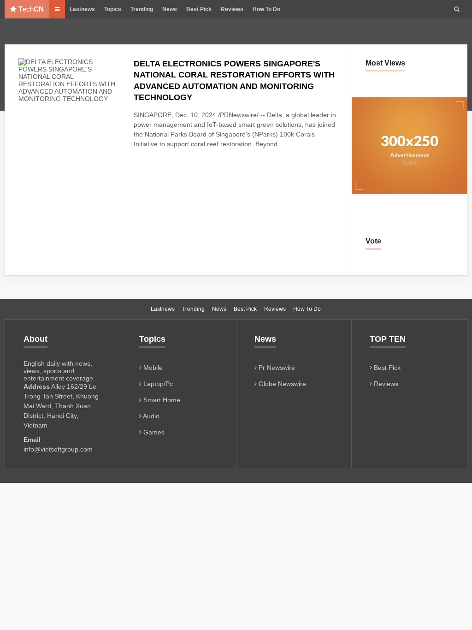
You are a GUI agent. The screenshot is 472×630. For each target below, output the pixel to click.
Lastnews (82, 9)
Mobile (152, 367)
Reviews (232, 9)
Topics (112, 9)
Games (153, 432)
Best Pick (199, 9)
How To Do (266, 9)
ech (31, 9)
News (169, 9)
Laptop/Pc (157, 383)
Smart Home (161, 400)
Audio (150, 416)
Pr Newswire (276, 367)
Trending (141, 9)
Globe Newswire (281, 383)
